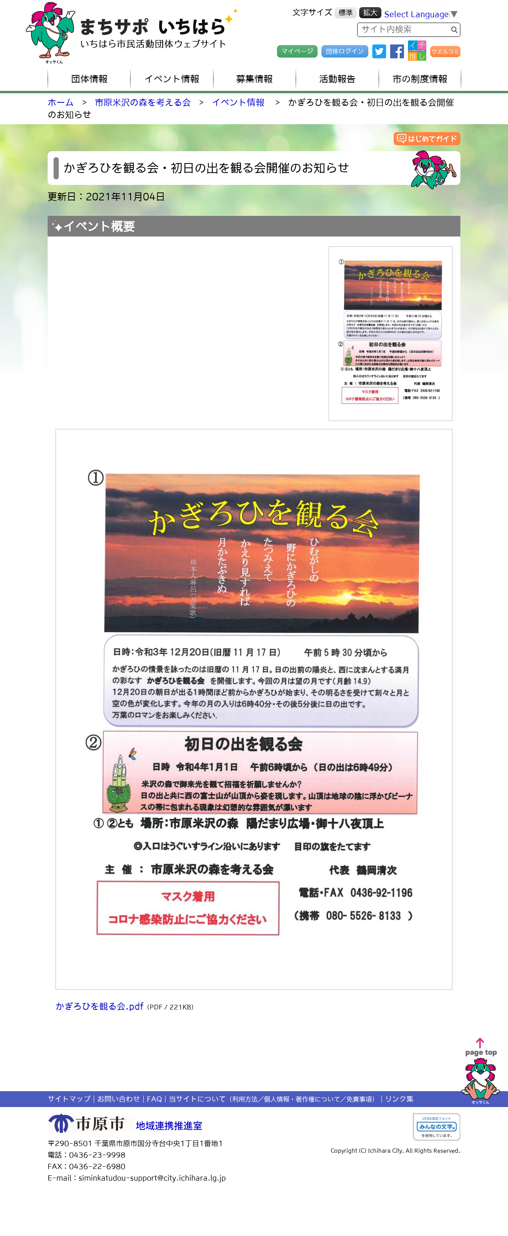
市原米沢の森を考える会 (143, 102)
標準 (346, 12)
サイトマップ (69, 1099)
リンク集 (399, 1099)
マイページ (297, 51)
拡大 (370, 12)
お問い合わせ (118, 1099)
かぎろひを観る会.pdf (126, 1006)
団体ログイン (345, 51)
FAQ (154, 1099)
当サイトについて (273, 1099)
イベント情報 (238, 102)
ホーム (61, 102)
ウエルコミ (445, 51)
